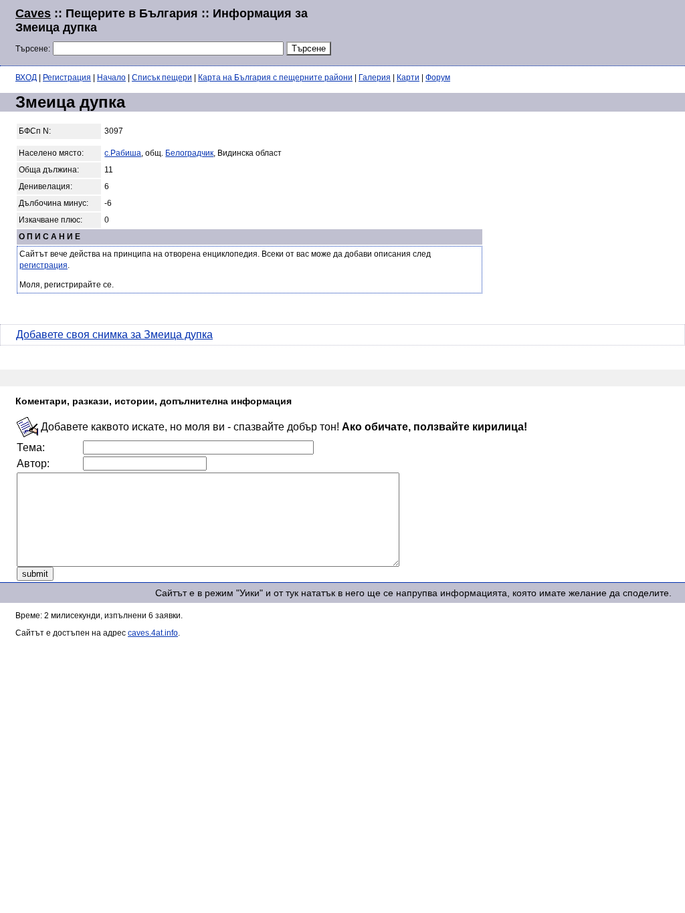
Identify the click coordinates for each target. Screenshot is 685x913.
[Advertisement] (507, 31)
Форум (437, 77)
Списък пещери (162, 77)
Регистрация (67, 77)
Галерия (375, 77)
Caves (33, 13)
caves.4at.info (153, 633)
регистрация (43, 265)
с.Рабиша (122, 153)
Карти (408, 77)
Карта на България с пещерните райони (275, 77)
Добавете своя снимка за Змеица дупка (114, 334)
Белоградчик (189, 153)
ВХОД (26, 77)
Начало (111, 77)
